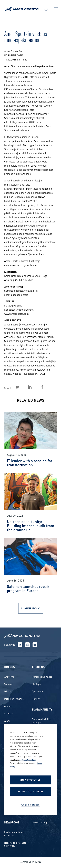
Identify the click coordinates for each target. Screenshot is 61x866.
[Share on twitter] (21, 387)
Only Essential (30, 780)
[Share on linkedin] (33, 387)
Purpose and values (42, 676)
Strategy (36, 684)
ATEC (7, 720)
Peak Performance (14, 698)
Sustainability (42, 709)
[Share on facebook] (46, 387)
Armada (8, 713)
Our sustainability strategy (41, 720)
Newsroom (11, 822)
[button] (46, 10)
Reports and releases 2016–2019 (15, 844)
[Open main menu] (56, 9)
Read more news (29, 608)
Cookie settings (40, 822)
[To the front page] (21, 9)
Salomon (8, 684)
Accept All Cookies (30, 791)
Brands (9, 667)
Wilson (7, 691)
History (35, 698)
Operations (37, 691)
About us (38, 667)
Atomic (8, 706)
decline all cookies (27, 759)
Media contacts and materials (14, 833)
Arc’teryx (9, 676)
